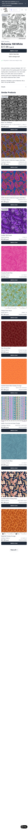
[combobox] (14, 9)
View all (14, 550)
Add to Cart (14, 51)
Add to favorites (14, 54)
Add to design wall (14, 56)
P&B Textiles (5, 41)
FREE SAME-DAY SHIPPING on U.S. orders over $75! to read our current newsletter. (12, 3)
